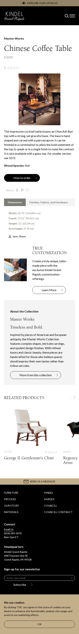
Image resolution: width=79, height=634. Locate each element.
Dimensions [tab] (15, 202)
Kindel (48, 492)
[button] (74, 397)
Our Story (11, 505)
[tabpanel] (39, 222)
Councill (50, 505)
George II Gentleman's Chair (30, 438)
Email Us (9, 529)
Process (10, 499)
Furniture (11, 492)
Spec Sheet (19, 236)
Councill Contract (58, 512)
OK (39, 624)
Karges (49, 499)
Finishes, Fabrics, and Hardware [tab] (48, 202)
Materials (11, 512)
